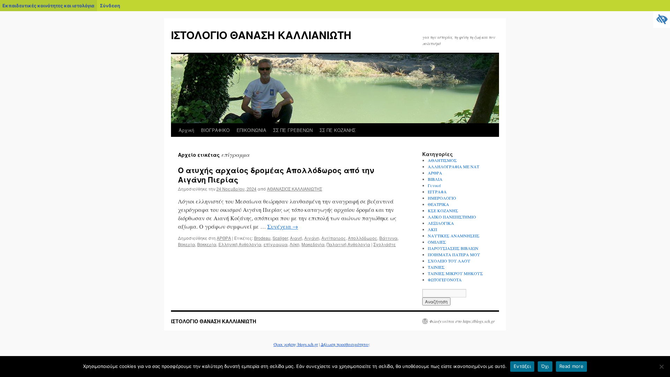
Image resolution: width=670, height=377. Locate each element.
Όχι (545, 366)
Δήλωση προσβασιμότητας (345, 344)
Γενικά (434, 185)
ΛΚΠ (432, 229)
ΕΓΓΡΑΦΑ (437, 191)
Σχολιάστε (384, 244)
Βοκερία (186, 244)
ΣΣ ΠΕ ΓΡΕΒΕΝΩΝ (293, 130)
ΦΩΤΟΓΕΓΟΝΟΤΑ (445, 279)
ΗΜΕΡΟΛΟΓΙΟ (442, 198)
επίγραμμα (275, 244)
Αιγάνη (311, 238)
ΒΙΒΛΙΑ (435, 179)
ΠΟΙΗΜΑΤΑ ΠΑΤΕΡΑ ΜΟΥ (454, 254)
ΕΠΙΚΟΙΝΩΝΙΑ (251, 130)
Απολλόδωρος (362, 238)
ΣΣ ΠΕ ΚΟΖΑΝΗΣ (338, 130)
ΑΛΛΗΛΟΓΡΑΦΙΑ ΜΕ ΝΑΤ (453, 166)
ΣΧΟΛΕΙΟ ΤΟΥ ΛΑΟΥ (449, 261)
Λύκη (294, 244)
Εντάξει (522, 366)
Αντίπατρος (333, 238)
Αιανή (296, 238)
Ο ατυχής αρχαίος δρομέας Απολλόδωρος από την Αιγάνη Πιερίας (276, 175)
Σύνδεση (110, 5)
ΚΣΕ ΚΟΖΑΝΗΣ (443, 210)
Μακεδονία (313, 244)
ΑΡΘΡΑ (224, 238)
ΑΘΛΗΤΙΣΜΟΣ (442, 160)
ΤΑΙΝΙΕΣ (436, 267)
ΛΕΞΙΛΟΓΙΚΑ (441, 223)
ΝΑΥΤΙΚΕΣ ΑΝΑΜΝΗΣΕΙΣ (453, 235)
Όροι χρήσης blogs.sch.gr (296, 344)
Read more (571, 366)
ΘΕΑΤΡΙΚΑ (438, 204)
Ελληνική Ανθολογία (239, 244)
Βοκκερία (206, 244)
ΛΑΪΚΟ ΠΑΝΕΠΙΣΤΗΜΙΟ (452, 217)
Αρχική (186, 130)
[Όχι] (661, 366)
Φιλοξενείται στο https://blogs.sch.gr (462, 321)
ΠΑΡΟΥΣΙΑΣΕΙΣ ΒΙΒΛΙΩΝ (453, 248)
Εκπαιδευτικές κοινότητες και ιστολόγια (48, 5)
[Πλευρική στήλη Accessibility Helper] (661, 19)
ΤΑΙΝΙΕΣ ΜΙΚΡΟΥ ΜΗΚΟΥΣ (455, 273)
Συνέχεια (282, 226)
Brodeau (262, 238)
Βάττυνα (388, 238)
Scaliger (280, 238)
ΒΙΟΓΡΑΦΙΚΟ (215, 130)
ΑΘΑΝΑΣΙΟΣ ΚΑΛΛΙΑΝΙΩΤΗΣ (294, 189)
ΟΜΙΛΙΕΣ (437, 242)
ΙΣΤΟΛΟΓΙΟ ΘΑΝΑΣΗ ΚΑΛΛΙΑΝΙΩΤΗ (261, 34)
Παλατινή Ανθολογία (348, 244)
